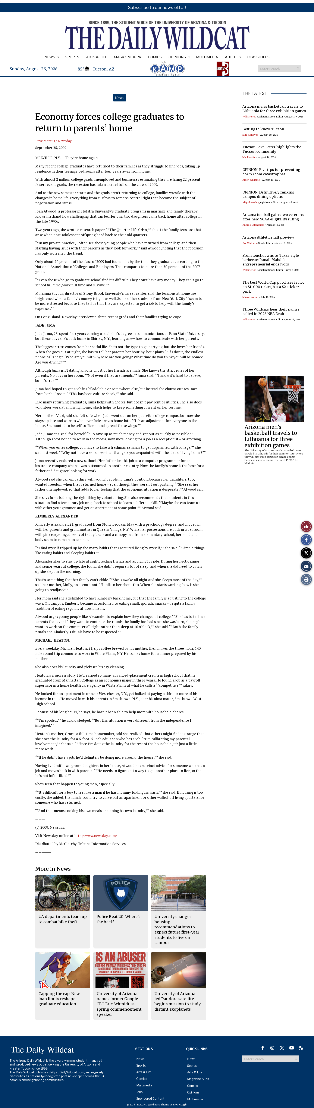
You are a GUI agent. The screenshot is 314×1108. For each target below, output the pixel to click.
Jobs (139, 1092)
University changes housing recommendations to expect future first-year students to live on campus (176, 929)
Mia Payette (249, 157)
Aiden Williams (251, 179)
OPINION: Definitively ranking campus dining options (268, 194)
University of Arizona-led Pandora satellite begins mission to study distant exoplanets (177, 1001)
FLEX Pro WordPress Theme (153, 1104)
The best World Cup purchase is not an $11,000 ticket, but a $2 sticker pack (273, 286)
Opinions (177, 57)
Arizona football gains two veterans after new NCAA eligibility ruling (273, 217)
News (49, 57)
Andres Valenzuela (253, 224)
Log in (183, 1104)
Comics (155, 57)
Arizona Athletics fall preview (268, 237)
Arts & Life (96, 57)
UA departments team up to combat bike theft (62, 919)
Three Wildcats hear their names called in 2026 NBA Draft (270, 311)
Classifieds (258, 57)
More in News (53, 869)
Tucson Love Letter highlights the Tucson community (271, 149)
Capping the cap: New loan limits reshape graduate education (59, 999)
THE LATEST (254, 93)
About (231, 57)
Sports (72, 57)
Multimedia (207, 57)
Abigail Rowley (250, 202)
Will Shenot (249, 116)
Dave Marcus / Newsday (53, 140)
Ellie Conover (250, 134)
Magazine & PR (127, 57)
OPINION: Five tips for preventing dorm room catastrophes (271, 171)
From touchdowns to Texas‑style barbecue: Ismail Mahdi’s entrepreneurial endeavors (270, 260)
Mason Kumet (250, 297)
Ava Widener (249, 243)
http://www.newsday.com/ (95, 835)
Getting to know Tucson (263, 129)
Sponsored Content (150, 1098)
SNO (175, 1104)
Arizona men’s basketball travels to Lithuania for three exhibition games (274, 108)
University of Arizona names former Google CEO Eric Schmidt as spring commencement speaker (119, 1004)
